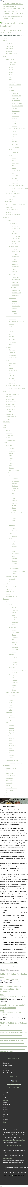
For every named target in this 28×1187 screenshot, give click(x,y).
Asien (11, 155)
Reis (10, 74)
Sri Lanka (15, 178)
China (14, 158)
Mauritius (12, 355)
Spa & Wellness (11, 401)
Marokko (15, 152)
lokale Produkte (12, 209)
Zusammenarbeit (11, 53)
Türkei (14, 123)
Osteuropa (12, 287)
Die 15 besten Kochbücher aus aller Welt (14, 1132)
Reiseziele (6, 217)
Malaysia (12, 375)
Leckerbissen (7, 201)
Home (5, 38)
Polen (14, 113)
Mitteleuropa (13, 246)
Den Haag (5, 1099)
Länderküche (10, 87)
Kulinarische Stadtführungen (16, 204)
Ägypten (12, 350)
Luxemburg (16, 236)
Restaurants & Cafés (13, 214)
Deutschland (16, 96)
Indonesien (15, 163)
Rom (4, 1117)
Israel (14, 165)
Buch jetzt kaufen (6, 1051)
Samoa (14, 191)
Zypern (14, 313)
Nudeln (11, 72)
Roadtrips (9, 396)
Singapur (15, 175)
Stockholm (6, 1119)
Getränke (12, 62)
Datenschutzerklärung (9, 1073)
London (5, 1107)
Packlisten (9, 419)
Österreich (15, 111)
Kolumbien (15, 147)
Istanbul (5, 1102)
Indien (14, 160)
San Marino (16, 306)
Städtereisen (10, 404)
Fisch (10, 80)
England (15, 226)
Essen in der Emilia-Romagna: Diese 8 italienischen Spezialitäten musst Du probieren (13, 1162)
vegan (11, 199)
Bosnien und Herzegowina (19, 670)
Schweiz (14, 118)
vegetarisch (13, 196)
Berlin (4, 1097)
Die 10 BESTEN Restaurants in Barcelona (14, 1172)
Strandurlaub (11, 406)
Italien (14, 108)
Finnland (15, 98)
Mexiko (11, 331)
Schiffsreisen (10, 399)
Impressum (6, 1070)
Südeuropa (12, 298)
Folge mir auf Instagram (14, 1084)
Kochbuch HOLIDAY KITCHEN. (9, 962)
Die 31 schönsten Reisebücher (11, 1130)
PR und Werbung (7, 1065)
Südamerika (13, 141)
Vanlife (8, 411)
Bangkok (5, 1092)
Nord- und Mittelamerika (17, 128)
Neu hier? (9, 43)
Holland (15, 231)
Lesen (2, 977)
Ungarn (14, 126)
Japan (14, 168)
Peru (10, 344)
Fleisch (11, 77)
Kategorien (10, 59)
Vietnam (15, 183)
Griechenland (17, 103)
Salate (11, 69)
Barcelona (5, 1095)
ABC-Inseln (12, 319)
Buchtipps (6, 422)
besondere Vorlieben (13, 193)
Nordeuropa (13, 274)
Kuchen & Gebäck (15, 85)
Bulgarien (15, 295)
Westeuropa (13, 223)
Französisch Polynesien (20, 188)
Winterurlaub (11, 417)
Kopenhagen (6, 1104)
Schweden (15, 116)
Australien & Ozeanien (16, 185)
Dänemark (15, 93)
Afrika (11, 149)
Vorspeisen (12, 64)
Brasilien (15, 144)
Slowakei (15, 264)
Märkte (8, 212)
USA (13, 139)
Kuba (13, 136)
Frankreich (16, 101)
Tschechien (16, 269)
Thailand (15, 180)
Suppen (11, 67)
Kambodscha (16, 170)
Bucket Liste (10, 48)
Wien (4, 1121)
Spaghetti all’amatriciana (13, 13)
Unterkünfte (10, 409)
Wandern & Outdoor (13, 414)
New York (5, 1114)
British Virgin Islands (16, 321)
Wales (14, 243)
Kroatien (15, 303)
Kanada (14, 134)
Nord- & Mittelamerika (13, 316)
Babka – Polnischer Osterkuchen (13, 974)
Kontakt (9, 51)
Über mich (9, 46)
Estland (15, 254)
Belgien (14, 249)
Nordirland (16, 238)
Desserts (12, 82)
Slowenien (15, 266)
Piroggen (2, 891)
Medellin (5, 1109)
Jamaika (14, 131)
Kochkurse (10, 207)
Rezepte (5, 56)
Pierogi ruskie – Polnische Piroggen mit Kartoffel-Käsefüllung (11, 988)
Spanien (14, 121)
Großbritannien (17, 106)
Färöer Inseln (16, 280)
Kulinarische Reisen (13, 394)
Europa (11, 90)
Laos (13, 173)
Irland (14, 233)
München (5, 1112)
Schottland (16, 241)
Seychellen (13, 357)
